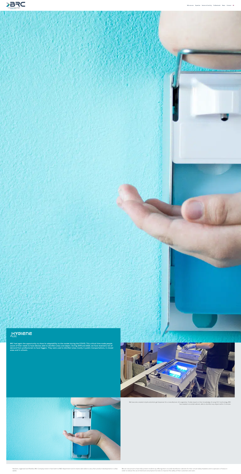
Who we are (190, 5)
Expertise (197, 5)
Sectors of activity (207, 5)
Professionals (216, 5)
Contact (229, 5)
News (223, 5)
